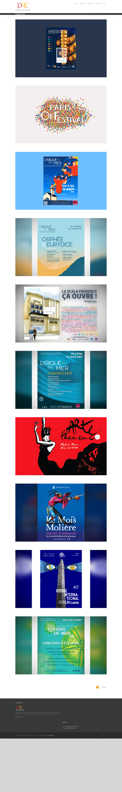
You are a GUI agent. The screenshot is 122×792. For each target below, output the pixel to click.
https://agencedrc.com (70, 728)
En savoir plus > (19, 717)
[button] (104, 3)
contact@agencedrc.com (72, 726)
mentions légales (50, 735)
